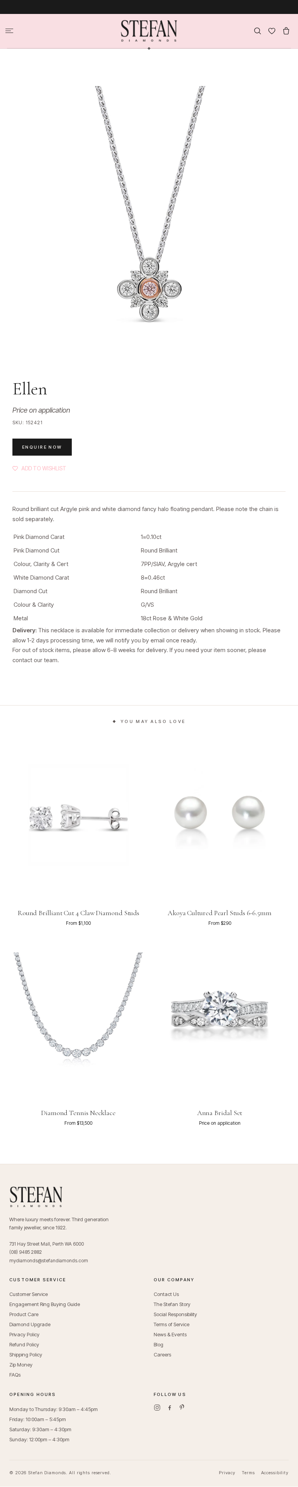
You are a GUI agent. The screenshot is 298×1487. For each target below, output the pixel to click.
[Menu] (9, 30)
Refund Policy (24, 1344)
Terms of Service (171, 1324)
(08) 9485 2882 (25, 1252)
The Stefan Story (172, 1304)
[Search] (257, 30)
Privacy (227, 1472)
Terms (248, 1472)
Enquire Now (42, 447)
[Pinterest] (181, 1407)
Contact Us (166, 1294)
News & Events (170, 1334)
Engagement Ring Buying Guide (44, 1304)
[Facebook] (169, 1407)
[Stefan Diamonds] (149, 31)
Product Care (23, 1314)
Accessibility (275, 1472)
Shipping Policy (25, 1354)
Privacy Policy (24, 1334)
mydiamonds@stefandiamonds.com (48, 1260)
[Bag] (286, 30)
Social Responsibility (175, 1314)
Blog (158, 1344)
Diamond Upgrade (29, 1324)
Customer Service (28, 1294)
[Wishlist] (271, 30)
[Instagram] (157, 1407)
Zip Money (21, 1364)
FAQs (15, 1375)
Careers (162, 1354)
